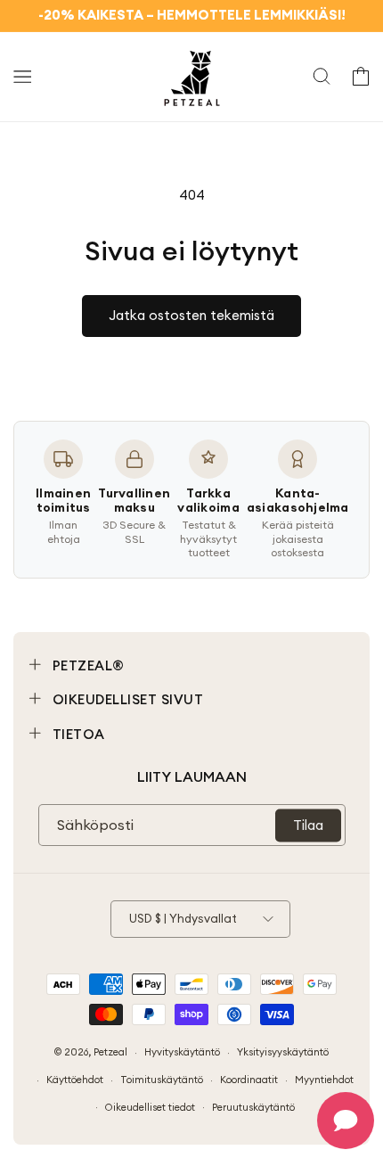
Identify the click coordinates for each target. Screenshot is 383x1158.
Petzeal (110, 1052)
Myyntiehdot (324, 1079)
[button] (22, 76)
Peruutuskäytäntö (253, 1107)
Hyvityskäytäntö (182, 1052)
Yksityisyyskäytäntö (283, 1052)
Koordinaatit (249, 1079)
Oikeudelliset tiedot (150, 1107)
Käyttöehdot (74, 1079)
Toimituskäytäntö (161, 1079)
